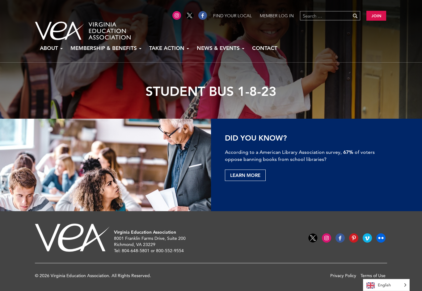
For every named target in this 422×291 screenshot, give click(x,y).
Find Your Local (232, 15)
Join (376, 15)
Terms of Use (373, 275)
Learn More (245, 175)
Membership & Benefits (104, 48)
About (50, 48)
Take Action (167, 48)
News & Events (219, 48)
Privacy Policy (343, 275)
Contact (264, 48)
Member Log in (277, 15)
